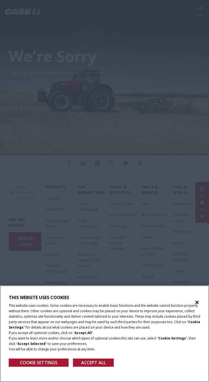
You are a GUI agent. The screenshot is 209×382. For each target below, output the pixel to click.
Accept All (93, 363)
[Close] (197, 302)
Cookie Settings (38, 363)
